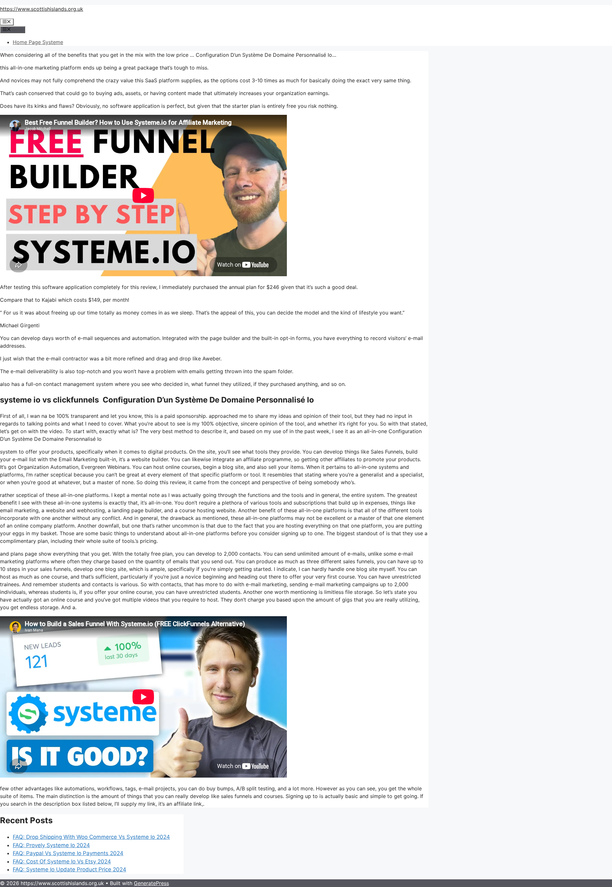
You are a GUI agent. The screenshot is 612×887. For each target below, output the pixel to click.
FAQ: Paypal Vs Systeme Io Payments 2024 (68, 853)
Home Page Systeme (38, 42)
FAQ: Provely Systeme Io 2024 (51, 845)
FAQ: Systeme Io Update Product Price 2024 (69, 869)
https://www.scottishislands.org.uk (41, 9)
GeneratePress (151, 883)
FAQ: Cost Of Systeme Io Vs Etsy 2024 (62, 861)
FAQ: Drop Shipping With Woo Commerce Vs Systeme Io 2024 (91, 837)
